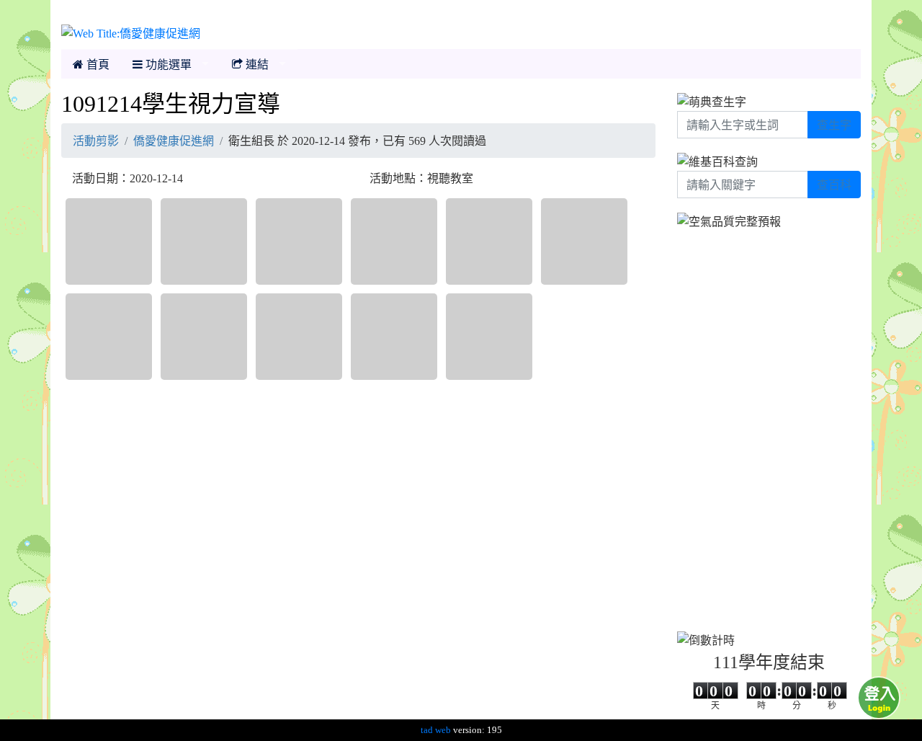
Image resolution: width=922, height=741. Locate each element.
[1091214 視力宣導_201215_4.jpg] (489, 241)
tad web (436, 730)
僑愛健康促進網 (173, 140)
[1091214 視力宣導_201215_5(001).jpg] (584, 241)
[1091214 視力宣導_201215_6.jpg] (109, 336)
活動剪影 (96, 140)
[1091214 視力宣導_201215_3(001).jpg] (394, 241)
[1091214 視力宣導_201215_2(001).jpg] (299, 241)
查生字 (834, 124)
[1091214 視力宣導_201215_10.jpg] (299, 336)
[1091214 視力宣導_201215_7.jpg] (204, 336)
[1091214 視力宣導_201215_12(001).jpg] (394, 336)
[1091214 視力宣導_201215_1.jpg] (204, 241)
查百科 (834, 184)
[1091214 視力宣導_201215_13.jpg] (489, 336)
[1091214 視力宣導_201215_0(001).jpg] (109, 241)
